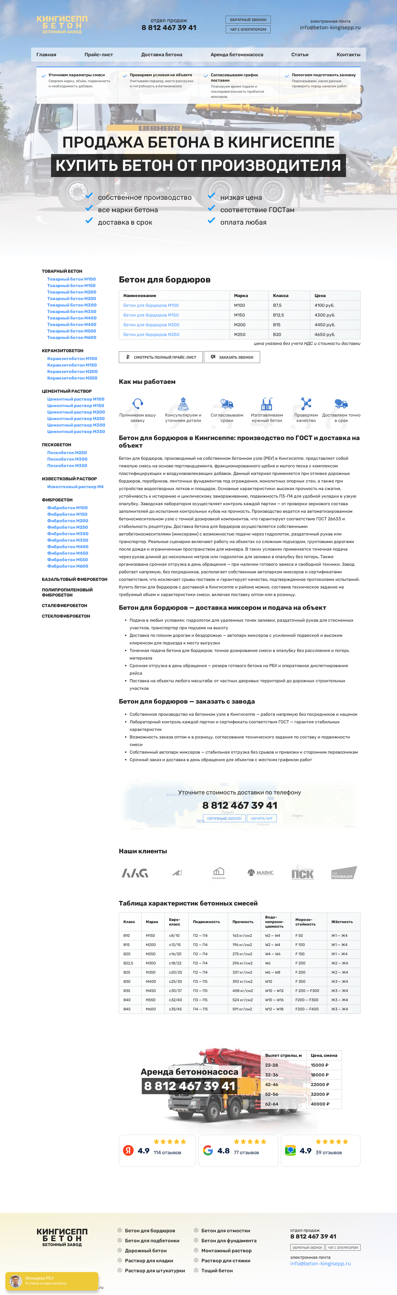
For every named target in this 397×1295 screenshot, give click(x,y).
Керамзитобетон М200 (72, 371)
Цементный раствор (67, 391)
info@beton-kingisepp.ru (330, 27)
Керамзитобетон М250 (72, 378)
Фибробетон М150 (67, 514)
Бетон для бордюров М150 (151, 315)
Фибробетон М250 (67, 527)
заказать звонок (235, 357)
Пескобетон (56, 444)
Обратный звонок (248, 19)
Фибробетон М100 (67, 507)
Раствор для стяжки (225, 1261)
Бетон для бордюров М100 (151, 305)
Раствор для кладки (148, 1261)
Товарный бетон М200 (71, 292)
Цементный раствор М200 (76, 412)
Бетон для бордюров (149, 1231)
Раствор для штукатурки (154, 1271)
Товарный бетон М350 (71, 311)
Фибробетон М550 (67, 559)
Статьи (299, 55)
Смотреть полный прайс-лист (164, 357)
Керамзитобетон (62, 350)
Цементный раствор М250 (76, 418)
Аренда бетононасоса (237, 55)
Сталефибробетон (64, 605)
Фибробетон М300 (68, 533)
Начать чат (261, 818)
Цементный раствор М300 (76, 425)
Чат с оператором (248, 29)
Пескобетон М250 (67, 452)
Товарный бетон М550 (71, 331)
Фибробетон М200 (67, 520)
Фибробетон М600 (67, 566)
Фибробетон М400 (68, 546)
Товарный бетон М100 (71, 279)
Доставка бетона (161, 55)
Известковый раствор (69, 478)
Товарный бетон (62, 271)
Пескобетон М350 (67, 465)
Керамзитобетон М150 (72, 365)
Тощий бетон (216, 1271)
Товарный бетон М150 (71, 285)
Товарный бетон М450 (71, 324)
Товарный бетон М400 (72, 318)
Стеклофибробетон (66, 616)
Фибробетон (57, 499)
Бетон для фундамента (228, 1241)
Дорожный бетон (145, 1251)
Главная (46, 55)
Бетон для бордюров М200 (151, 324)
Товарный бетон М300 (72, 305)
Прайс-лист (99, 55)
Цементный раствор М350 (76, 431)
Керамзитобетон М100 (72, 358)
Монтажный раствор (226, 1251)
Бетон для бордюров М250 (151, 334)
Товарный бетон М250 (71, 298)
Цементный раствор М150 (75, 405)
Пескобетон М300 (67, 459)
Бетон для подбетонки (151, 1241)
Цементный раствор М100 (76, 399)
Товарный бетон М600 (71, 337)
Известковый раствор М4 (75, 486)
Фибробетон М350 (67, 540)
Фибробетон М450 (67, 553)
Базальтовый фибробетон (74, 579)
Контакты (349, 55)
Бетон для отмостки (225, 1231)
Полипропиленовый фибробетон (67, 592)
